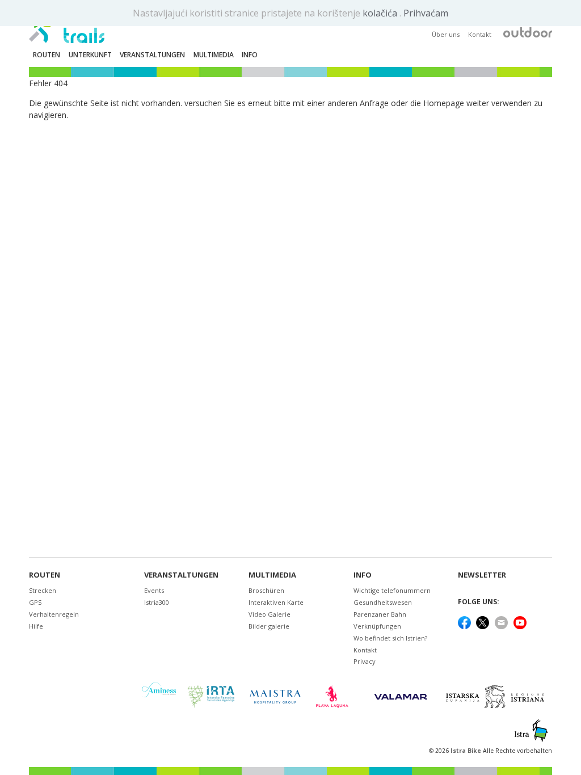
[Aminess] (159, 696)
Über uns (446, 34)
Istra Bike (467, 751)
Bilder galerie (269, 626)
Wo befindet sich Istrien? (390, 638)
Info (362, 575)
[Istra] (531, 730)
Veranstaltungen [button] (152, 55)
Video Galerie (269, 614)
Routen (44, 575)
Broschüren (266, 590)
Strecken (42, 590)
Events (154, 590)
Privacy (364, 661)
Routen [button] (46, 55)
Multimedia (272, 575)
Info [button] (250, 55)
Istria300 (156, 602)
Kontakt (479, 34)
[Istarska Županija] (497, 696)
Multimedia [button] (213, 55)
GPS (35, 602)
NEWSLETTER (482, 575)
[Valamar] (401, 696)
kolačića (381, 13)
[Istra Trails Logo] (66, 26)
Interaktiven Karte (276, 602)
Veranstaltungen (181, 575)
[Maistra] (275, 696)
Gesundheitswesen (382, 602)
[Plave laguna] (335, 696)
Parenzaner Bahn (379, 614)
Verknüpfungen (377, 626)
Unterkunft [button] (90, 55)
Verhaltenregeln (54, 614)
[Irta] (210, 696)
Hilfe (36, 626)
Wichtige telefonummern (392, 590)
